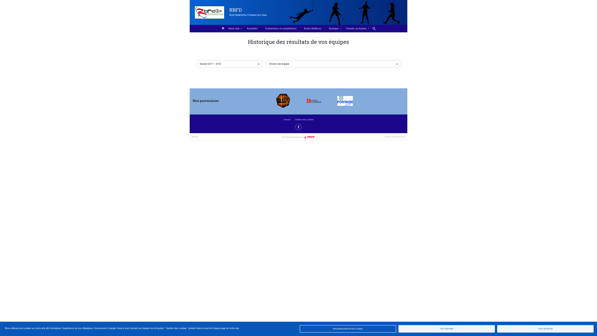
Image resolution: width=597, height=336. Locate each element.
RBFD (235, 10)
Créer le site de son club (395, 137)
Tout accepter (545, 329)
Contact (286, 119)
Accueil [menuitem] (222, 28)
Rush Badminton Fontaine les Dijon (248, 15)
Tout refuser (446, 329)
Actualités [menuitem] (252, 28)
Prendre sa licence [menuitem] (354, 29)
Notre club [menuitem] (231, 29)
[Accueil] (209, 12)
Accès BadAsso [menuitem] (312, 28)
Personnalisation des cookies (348, 329)
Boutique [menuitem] (331, 29)
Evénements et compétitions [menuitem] (280, 28)
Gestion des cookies (304, 119)
